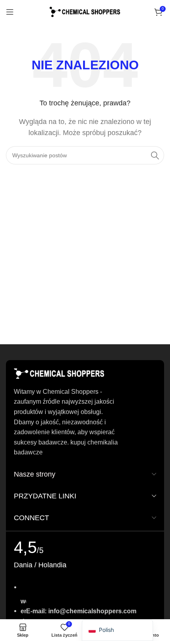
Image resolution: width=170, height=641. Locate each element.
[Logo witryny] (85, 11)
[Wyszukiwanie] (155, 155)
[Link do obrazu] (59, 373)
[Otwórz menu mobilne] (10, 12)
